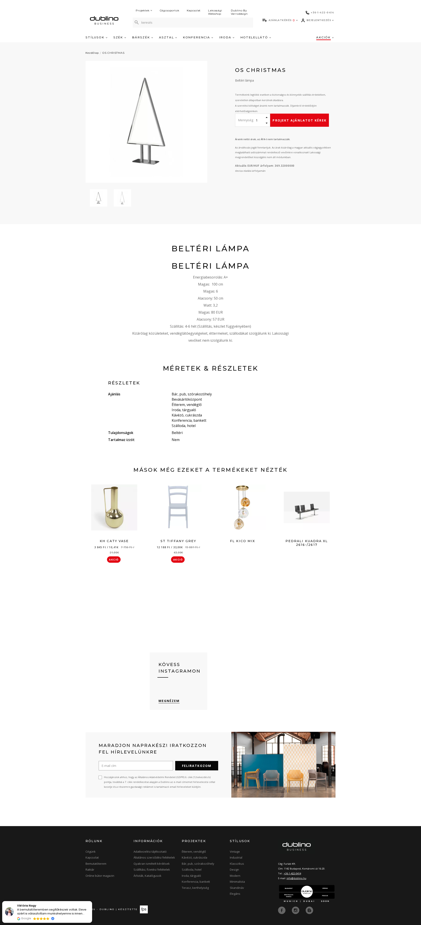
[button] (91, 901)
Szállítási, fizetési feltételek (152, 869)
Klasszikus (237, 864)
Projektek (143, 10)
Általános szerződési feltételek (154, 857)
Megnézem (169, 701)
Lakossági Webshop (215, 12)
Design (234, 869)
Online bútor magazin (100, 876)
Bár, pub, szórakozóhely (198, 864)
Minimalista (237, 882)
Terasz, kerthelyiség (195, 888)
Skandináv (237, 888)
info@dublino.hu (296, 878)
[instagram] (296, 909)
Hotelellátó (254, 37)
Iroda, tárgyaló (191, 876)
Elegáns (235, 894)
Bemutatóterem (96, 864)
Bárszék (141, 37)
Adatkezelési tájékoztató (150, 852)
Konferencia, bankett (196, 882)
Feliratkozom (196, 766)
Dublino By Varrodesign (239, 12)
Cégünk (91, 852)
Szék (119, 37)
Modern (235, 876)
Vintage (235, 852)
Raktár (90, 869)
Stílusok (96, 37)
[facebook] (282, 909)
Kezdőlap (92, 52)
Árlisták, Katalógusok (147, 876)
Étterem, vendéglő (194, 852)
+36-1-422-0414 (292, 873)
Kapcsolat (194, 10)
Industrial (236, 857)
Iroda (226, 37)
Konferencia (197, 37)
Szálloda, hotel (192, 869)
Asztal (167, 37)
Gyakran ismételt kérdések (152, 864)
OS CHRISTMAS (113, 52)
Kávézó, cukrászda (194, 857)
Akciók (324, 37)
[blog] (309, 909)
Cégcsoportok (169, 10)
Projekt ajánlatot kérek (299, 120)
